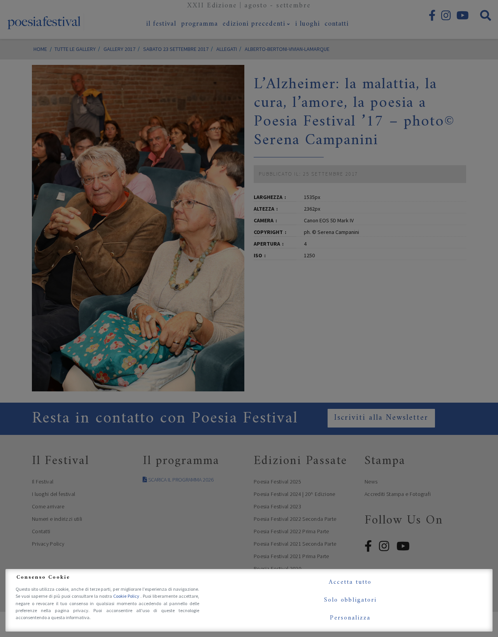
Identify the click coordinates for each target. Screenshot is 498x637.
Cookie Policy (126, 596)
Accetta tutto (350, 582)
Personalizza (350, 618)
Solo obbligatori (350, 600)
